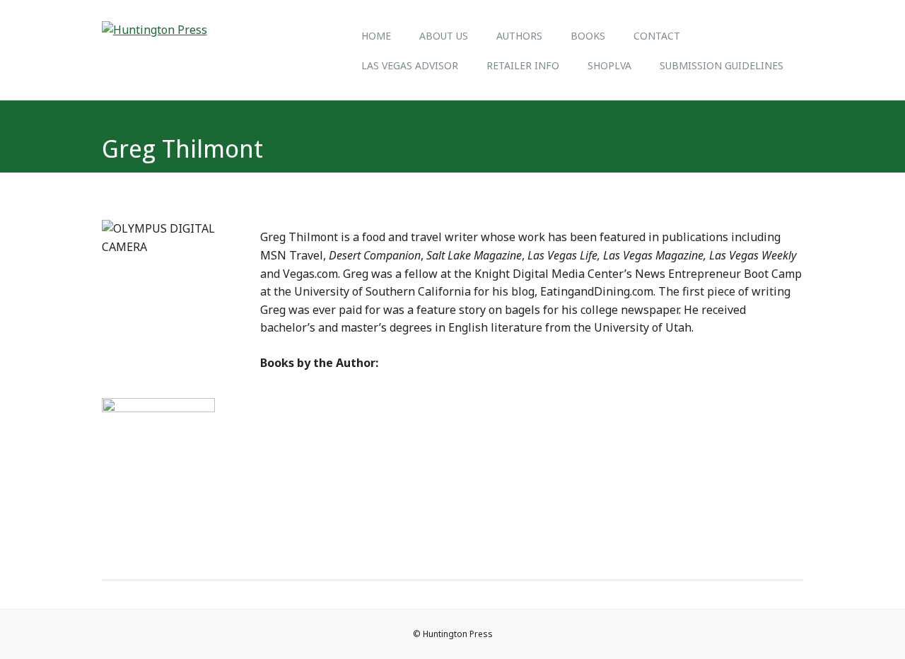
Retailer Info (522, 65)
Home (376, 35)
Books (588, 35)
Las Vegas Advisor (409, 65)
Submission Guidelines (721, 65)
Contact (657, 35)
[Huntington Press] (154, 29)
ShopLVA (609, 65)
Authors (519, 35)
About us (443, 35)
